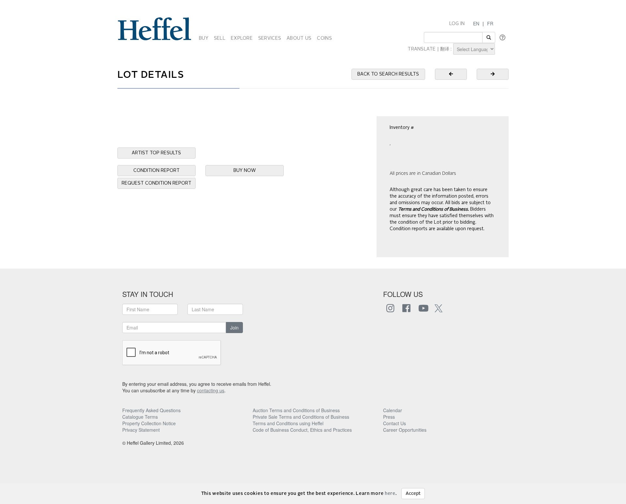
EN (476, 23)
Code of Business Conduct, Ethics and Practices (302, 430)
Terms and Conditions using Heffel (288, 423)
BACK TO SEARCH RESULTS (388, 74)
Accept (413, 493)
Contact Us (394, 423)
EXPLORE (242, 38)
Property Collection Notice (149, 423)
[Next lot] (493, 74)
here (390, 493)
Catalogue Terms (140, 416)
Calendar (392, 410)
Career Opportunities (404, 430)
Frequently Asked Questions (151, 410)
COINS (324, 38)
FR (490, 23)
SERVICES (269, 38)
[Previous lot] (451, 74)
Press (389, 416)
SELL (219, 38)
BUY (203, 38)
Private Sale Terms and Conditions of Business (301, 416)
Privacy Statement (141, 430)
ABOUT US (299, 38)
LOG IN (457, 23)
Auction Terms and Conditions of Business (296, 410)
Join (234, 327)
